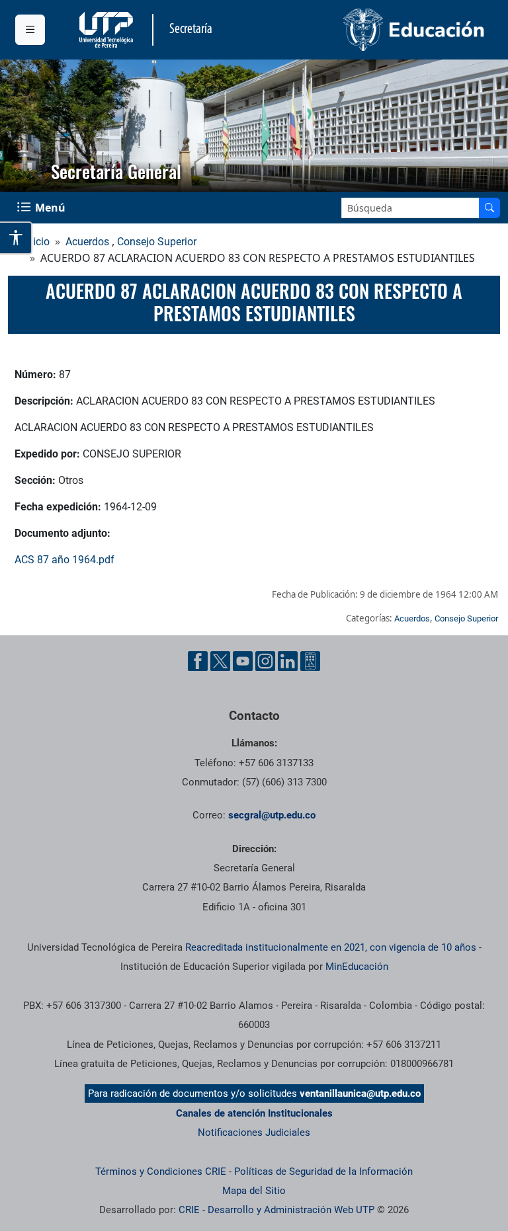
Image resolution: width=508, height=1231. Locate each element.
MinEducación (356, 967)
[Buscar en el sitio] (489, 208)
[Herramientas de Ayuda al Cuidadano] (310, 661)
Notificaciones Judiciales (254, 1132)
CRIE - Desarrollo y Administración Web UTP (276, 1210)
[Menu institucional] (30, 30)
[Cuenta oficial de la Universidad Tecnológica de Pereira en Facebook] (198, 661)
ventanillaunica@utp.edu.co (360, 1093)
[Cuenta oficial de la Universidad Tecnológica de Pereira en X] (220, 661)
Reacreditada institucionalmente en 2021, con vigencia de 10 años (330, 947)
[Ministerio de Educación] (374, 30)
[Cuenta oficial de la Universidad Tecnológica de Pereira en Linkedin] (288, 661)
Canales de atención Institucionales (254, 1113)
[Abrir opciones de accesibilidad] (16, 238)
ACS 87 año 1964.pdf (64, 559)
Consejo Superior (156, 241)
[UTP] (107, 30)
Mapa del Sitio (254, 1191)
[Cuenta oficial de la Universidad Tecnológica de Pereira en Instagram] (265, 661)
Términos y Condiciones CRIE (160, 1171)
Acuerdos (87, 241)
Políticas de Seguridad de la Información (323, 1171)
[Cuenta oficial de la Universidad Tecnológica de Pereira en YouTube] (243, 661)
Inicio (37, 241)
